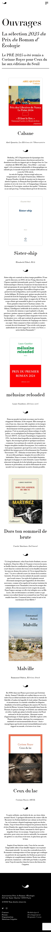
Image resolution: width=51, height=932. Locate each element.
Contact (5, 912)
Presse (5, 915)
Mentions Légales (9, 919)
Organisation (7, 917)
